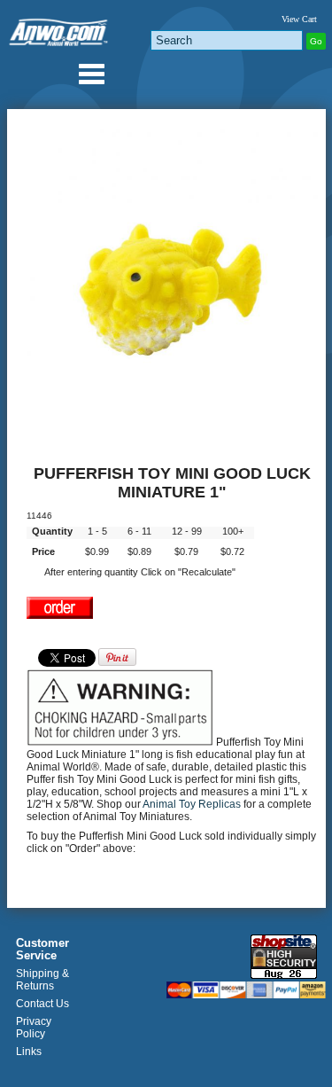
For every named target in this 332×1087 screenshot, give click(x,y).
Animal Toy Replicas (192, 804)
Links (29, 1051)
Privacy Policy (33, 1027)
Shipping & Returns (42, 979)
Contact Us (42, 1003)
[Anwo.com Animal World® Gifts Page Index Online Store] (59, 29)
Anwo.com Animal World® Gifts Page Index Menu (91, 73)
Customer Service (42, 949)
